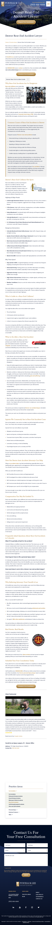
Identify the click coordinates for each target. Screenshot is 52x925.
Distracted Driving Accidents (16, 796)
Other (10, 814)
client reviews (26, 654)
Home (6, 42)
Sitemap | (30, 921)
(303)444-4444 (10, 68)
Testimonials (39, 896)
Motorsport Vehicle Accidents (16, 800)
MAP (10, 897)
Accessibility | (48, 921)
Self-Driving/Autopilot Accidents (16, 804)
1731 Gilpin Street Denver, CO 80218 (14, 895)
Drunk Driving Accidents (15, 798)
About (37, 892)
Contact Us (39, 898)
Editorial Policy (26, 922)
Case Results (39, 894)
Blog (23, 896)
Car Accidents (12, 791)
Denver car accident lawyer (32, 408)
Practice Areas (13, 42)
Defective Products (13, 812)
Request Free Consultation (26, 22)
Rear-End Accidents (13, 802)
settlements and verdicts (38, 608)
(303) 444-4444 (37, 4)
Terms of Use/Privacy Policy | (38, 921)
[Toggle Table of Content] (27, 79)
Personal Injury (12, 809)
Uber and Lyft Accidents (14, 806)
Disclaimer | (24, 921)
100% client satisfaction (18, 619)
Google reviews (18, 736)
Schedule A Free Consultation (26, 74)
